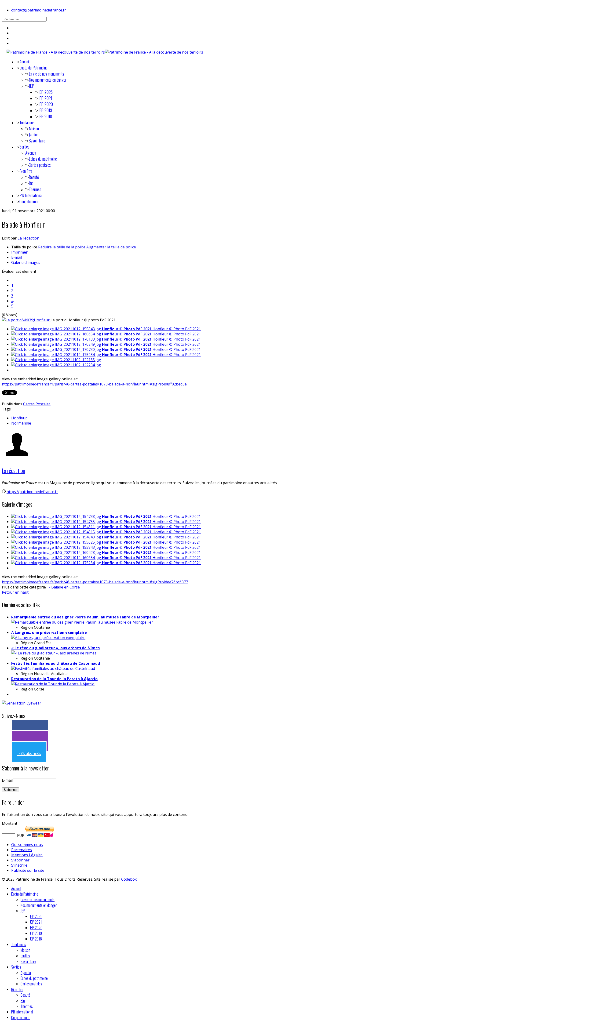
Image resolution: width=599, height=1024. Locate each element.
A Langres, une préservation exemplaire (49, 632)
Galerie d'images (25, 262)
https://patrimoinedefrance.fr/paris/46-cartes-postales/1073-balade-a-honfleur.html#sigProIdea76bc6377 (95, 582)
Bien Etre (26, 171)
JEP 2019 (45, 110)
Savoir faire (37, 141)
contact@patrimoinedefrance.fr (38, 10)
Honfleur (19, 418)
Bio (31, 183)
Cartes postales (40, 165)
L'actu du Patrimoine (33, 68)
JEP (31, 86)
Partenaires (21, 849)
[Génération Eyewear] (21, 703)
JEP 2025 (45, 92)
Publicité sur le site (27, 870)
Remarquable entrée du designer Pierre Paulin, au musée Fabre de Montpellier (85, 617)
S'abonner (20, 860)
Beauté (34, 177)
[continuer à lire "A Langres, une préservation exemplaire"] (48, 637)
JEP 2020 (45, 104)
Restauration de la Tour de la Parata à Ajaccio (54, 678)
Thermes (35, 189)
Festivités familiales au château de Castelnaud (55, 663)
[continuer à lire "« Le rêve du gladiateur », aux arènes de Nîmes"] (53, 653)
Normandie (21, 423)
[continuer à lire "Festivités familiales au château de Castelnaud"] (53, 668)
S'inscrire (19, 865)
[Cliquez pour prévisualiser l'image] (26, 320)
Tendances (26, 122)
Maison (34, 128)
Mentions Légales (27, 854)
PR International (30, 195)
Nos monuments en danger (47, 80)
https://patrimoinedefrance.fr (32, 491)
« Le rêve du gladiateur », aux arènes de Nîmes (55, 647)
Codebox (129, 879)
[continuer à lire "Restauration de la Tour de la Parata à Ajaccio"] (53, 683)
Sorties (24, 147)
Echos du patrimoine (43, 159)
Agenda (30, 153)
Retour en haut (15, 592)
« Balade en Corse (64, 587)
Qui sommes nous (27, 844)
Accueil (24, 61)
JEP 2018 (45, 116)
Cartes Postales (37, 404)
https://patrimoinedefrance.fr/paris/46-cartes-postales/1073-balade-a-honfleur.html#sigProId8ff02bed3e (94, 384)
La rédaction (28, 238)
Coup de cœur (29, 201)
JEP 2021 (45, 98)
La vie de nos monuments (46, 74)
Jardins (33, 134)
